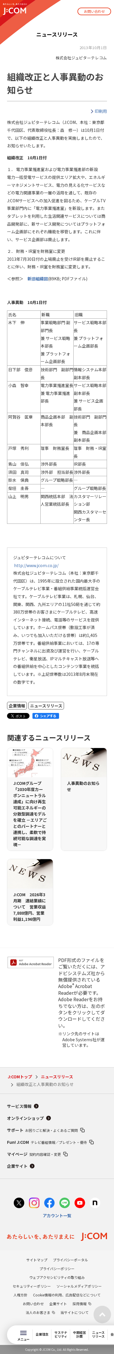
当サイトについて (75, 1312)
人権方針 (20, 1294)
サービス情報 (19, 1106)
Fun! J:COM (47, 1142)
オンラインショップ (25, 1118)
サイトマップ (36, 1259)
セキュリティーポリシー (32, 1286)
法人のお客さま (38, 1312)
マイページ (34, 1154)
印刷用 (101, 111)
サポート (42, 1130)
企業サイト (17, 1166)
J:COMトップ (20, 1077)
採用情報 (79, 1303)
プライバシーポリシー (57, 1268)
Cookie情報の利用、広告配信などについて (67, 1294)
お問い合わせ (94, 11)
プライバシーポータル (70, 1259)
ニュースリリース (57, 1077)
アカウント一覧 (57, 1215)
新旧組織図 (37, 278)
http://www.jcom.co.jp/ (36, 565)
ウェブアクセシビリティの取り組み (57, 1277)
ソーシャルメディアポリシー (79, 1286)
